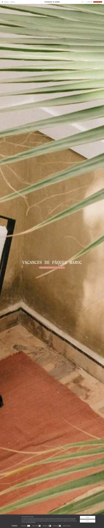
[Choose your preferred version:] (83, 2)
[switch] (39, 526)
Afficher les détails (66, 525)
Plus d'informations (31, 522)
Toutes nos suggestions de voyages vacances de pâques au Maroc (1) (52, 267)
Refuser (87, 520)
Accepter (87, 517)
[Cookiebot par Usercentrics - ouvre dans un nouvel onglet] (14, 526)
